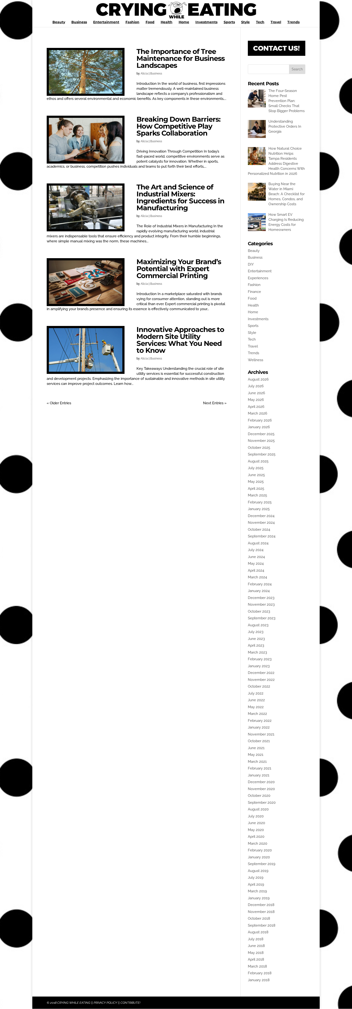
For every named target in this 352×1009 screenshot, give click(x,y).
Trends (293, 22)
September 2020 (262, 802)
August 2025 (258, 461)
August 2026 (258, 379)
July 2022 (255, 693)
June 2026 (256, 393)
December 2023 (261, 598)
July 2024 (255, 550)
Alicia (144, 73)
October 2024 (259, 529)
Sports (229, 22)
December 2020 (261, 782)
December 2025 (261, 434)
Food (150, 22)
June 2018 (256, 946)
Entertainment (106, 22)
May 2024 (256, 563)
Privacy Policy (105, 1002)
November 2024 (261, 522)
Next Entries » (215, 403)
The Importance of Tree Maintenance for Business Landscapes (180, 58)
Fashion (132, 22)
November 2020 (261, 789)
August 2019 (258, 871)
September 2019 (261, 864)
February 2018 (260, 973)
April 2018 (256, 959)
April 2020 (256, 836)
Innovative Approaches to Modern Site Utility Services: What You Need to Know (180, 339)
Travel (276, 22)
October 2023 (259, 611)
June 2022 (256, 700)
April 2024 (256, 570)
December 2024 (261, 516)
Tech (260, 22)
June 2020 (256, 823)
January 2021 (258, 775)
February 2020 (260, 850)
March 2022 (257, 714)
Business (79, 22)
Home (184, 22)
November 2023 (261, 604)
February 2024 (260, 584)
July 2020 (256, 816)
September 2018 (261, 925)
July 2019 (255, 877)
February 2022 (260, 720)
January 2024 (259, 591)
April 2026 (256, 407)
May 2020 (256, 830)
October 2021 (259, 741)
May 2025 (256, 481)
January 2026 (259, 427)
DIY (251, 264)
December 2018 (261, 905)
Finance (254, 292)
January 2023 (259, 666)
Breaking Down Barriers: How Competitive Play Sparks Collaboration (178, 126)
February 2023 (260, 659)
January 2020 (259, 857)
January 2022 (259, 727)
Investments (206, 22)
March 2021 (257, 761)
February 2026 (260, 420)
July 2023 (255, 632)
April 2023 (256, 645)
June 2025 (256, 475)
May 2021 (255, 754)
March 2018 (257, 966)
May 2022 (256, 707)
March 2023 (257, 652)
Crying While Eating (73, 1002)
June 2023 (256, 639)
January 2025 (259, 509)
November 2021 (261, 734)
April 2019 (256, 884)
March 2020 (257, 843)
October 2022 (259, 686)
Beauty (58, 22)
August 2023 (258, 625)
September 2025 (261, 454)
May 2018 (256, 953)
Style (245, 22)
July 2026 (256, 386)
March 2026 (257, 413)
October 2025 (259, 447)
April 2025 (256, 488)
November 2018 (261, 912)
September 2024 (261, 536)
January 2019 (259, 898)
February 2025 (260, 502)
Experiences (258, 278)
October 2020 (259, 795)
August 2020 (258, 809)
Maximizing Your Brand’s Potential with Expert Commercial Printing (178, 268)
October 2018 (259, 918)
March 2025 (257, 495)
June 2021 (256, 748)
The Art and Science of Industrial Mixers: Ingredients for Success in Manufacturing (180, 197)
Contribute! (130, 1002)
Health (166, 22)
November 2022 (261, 680)
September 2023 (261, 618)
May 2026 (256, 400)
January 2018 (259, 980)
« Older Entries (59, 403)
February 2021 (259, 768)
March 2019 (257, 891)
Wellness (255, 360)
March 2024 (257, 577)
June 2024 (256, 557)
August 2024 (258, 543)
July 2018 (255, 939)
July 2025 (255, 468)
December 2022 (261, 673)
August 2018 (258, 932)
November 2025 (261, 441)
